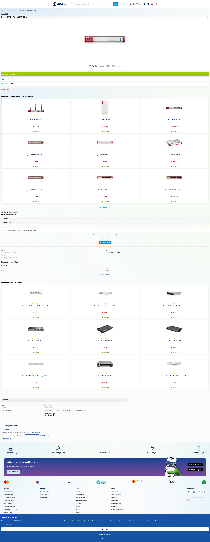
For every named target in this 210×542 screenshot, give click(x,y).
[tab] (3, 230)
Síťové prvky (21, 10)
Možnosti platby (8, 494)
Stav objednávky (44, 491)
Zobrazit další (104, 207)
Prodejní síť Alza (8, 500)
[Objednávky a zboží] (145, 4)
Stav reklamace (44, 494)
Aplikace (78, 512)
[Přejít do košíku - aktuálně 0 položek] (156, 4)
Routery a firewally (31, 10)
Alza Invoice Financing (117, 509)
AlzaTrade (114, 506)
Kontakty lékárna (80, 494)
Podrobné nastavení (105, 534)
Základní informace (81, 497)
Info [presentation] (3, 230)
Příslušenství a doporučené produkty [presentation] (27, 230)
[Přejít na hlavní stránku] (59, 4)
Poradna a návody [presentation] (11, 230)
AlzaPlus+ (114, 497)
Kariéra (78, 506)
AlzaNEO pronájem (116, 494)
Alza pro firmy (115, 491)
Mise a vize (79, 503)
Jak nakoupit (43, 497)
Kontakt (78, 491)
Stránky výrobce (9, 83)
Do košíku (37, 131)
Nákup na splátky (8, 503)
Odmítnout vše (105, 538)
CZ (190, 499)
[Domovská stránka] (2, 10)
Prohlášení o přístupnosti (11, 509)
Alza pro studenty (116, 503)
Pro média (78, 509)
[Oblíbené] (148, 4)
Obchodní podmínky (9, 506)
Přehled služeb (8, 512)
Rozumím (105, 529)
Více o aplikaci (12, 471)
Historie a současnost (81, 500)
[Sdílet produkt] (208, 17)
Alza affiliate (114, 500)
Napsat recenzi (106, 242)
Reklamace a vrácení (9, 497)
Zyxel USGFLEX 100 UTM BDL (33, 432)
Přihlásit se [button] (135, 4)
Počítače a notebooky (10, 10)
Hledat (115, 4)
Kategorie (5, 399)
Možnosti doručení (9, 491)
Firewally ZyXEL (7, 222)
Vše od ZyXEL (4, 14)
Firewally (5, 218)
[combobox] (92, 4)
